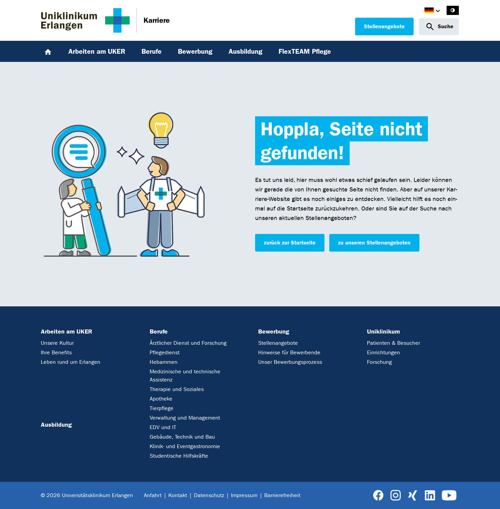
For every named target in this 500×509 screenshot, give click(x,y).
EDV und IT (163, 427)
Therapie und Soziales (177, 389)
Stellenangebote (384, 26)
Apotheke (161, 398)
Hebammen (164, 362)
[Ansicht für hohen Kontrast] (453, 10)
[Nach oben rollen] (487, 495)
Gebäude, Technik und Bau (182, 437)
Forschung (379, 362)
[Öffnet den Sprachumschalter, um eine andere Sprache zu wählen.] (429, 11)
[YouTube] (449, 496)
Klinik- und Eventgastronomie (185, 446)
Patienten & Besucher (393, 343)
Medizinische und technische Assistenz (185, 375)
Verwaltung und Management (185, 417)
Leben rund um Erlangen (70, 362)
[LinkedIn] (429, 496)
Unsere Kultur (57, 343)
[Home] (48, 51)
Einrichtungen (383, 352)
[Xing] (412, 496)
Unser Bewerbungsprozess (290, 362)
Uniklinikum (383, 331)
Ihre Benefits (56, 352)
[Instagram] (395, 496)
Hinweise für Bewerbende (289, 352)
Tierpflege (161, 408)
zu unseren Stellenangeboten (374, 242)
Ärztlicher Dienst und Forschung (188, 343)
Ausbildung (56, 424)
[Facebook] (378, 496)
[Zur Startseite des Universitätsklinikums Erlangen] (85, 20)
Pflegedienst (165, 352)
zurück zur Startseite (290, 242)
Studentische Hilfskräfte (179, 456)
